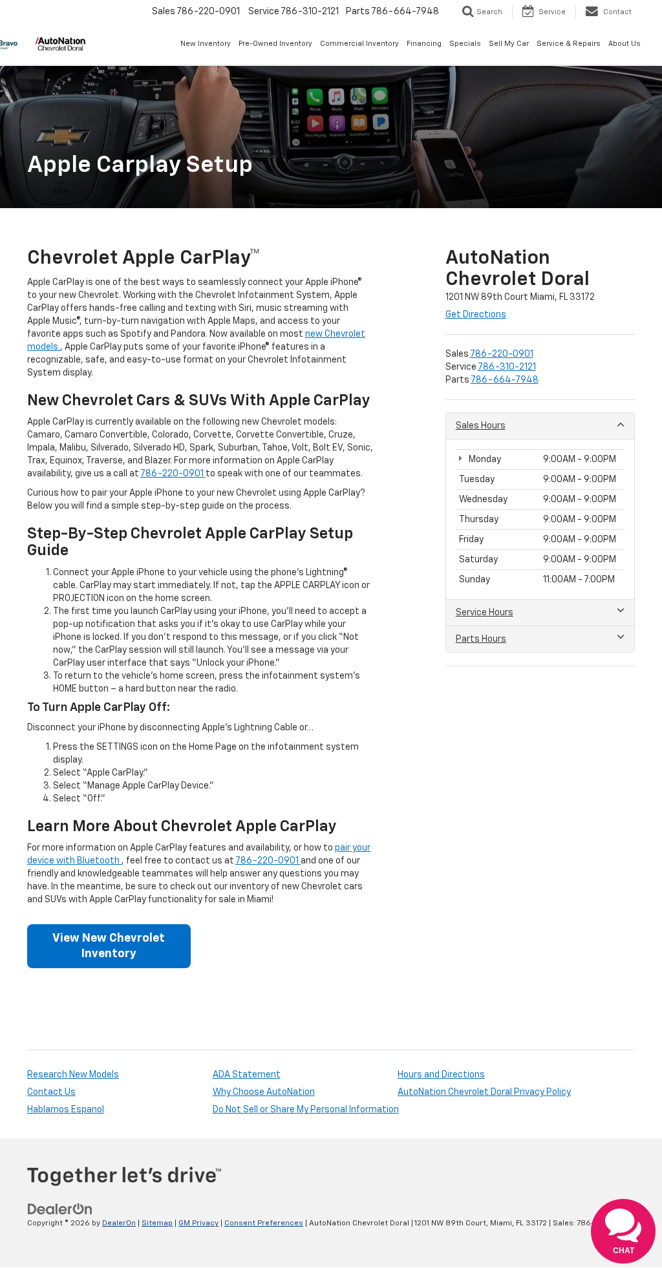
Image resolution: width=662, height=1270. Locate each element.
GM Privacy (198, 1223)
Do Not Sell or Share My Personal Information (306, 1109)
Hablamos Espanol (65, 1109)
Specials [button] (465, 43)
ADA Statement (247, 1074)
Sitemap (157, 1223)
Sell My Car (509, 43)
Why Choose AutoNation (264, 1092)
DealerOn (119, 1223)
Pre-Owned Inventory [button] (275, 43)
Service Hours (484, 612)
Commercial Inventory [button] (359, 43)
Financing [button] (424, 43)
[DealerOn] (60, 1209)
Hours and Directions (441, 1074)
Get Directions (475, 314)
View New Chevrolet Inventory (108, 946)
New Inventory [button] (205, 43)
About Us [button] (624, 43)
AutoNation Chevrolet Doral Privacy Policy (484, 1092)
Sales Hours (481, 425)
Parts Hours (481, 639)
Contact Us (51, 1092)
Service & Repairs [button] (569, 43)
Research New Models (73, 1074)
